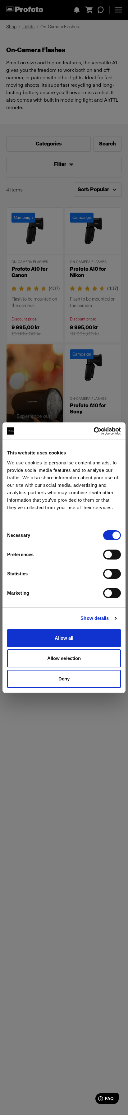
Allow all (64, 638)
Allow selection (64, 658)
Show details (94, 618)
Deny (64, 678)
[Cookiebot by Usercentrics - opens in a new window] (93, 431)
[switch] (112, 555)
